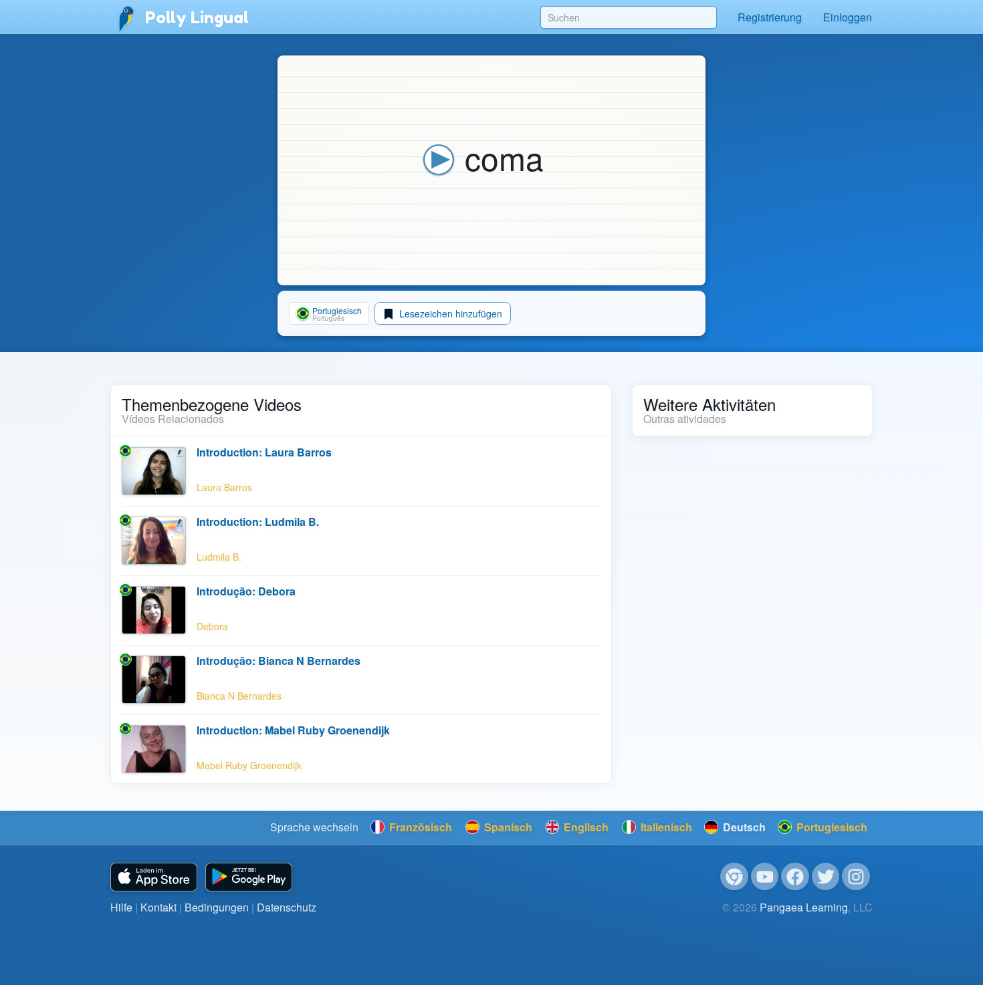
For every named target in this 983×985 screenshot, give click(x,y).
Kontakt (158, 907)
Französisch (419, 827)
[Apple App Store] (153, 877)
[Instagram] (856, 877)
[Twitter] (826, 877)
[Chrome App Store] (734, 877)
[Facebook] (795, 877)
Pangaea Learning (804, 907)
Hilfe (121, 907)
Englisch (585, 827)
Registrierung (770, 17)
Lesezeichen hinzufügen (449, 313)
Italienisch (665, 827)
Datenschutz (286, 907)
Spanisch (506, 827)
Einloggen (847, 17)
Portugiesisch (830, 827)
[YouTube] (765, 877)
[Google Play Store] (248, 877)
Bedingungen (217, 907)
